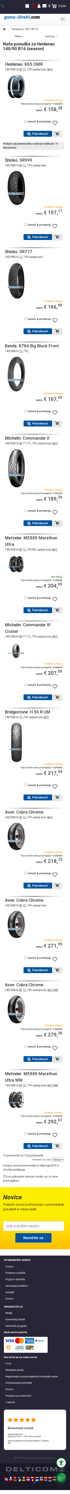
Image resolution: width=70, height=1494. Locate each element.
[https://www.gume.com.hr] (45, 1480)
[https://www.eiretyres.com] (19, 1480)
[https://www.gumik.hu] (23, 1480)
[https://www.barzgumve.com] (41, 1480)
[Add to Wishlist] (56, 125)
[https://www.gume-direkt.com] (54, 1478)
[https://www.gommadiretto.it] (23, 1478)
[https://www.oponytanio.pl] (28, 1480)
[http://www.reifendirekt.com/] (34, 1483)
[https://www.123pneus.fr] (10, 1478)
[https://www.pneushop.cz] (6, 1480)
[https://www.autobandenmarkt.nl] (36, 1478)
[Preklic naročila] (34, 6)
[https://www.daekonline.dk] (32, 1478)
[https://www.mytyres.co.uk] (41, 1478)
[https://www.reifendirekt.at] (50, 1478)
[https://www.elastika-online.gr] (36, 1480)
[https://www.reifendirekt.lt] (54, 1480)
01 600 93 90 (4, 6)
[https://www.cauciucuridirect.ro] (32, 1480)
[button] (61, 1463)
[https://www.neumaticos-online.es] (45, 1478)
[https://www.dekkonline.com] (28, 1478)
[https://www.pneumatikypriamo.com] (10, 1480)
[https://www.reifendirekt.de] (6, 1478)
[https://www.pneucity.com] (15, 1480)
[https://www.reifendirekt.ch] (15, 1478)
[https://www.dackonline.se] (19, 1478)
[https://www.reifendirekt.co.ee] (50, 1480)
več (9, 1443)
